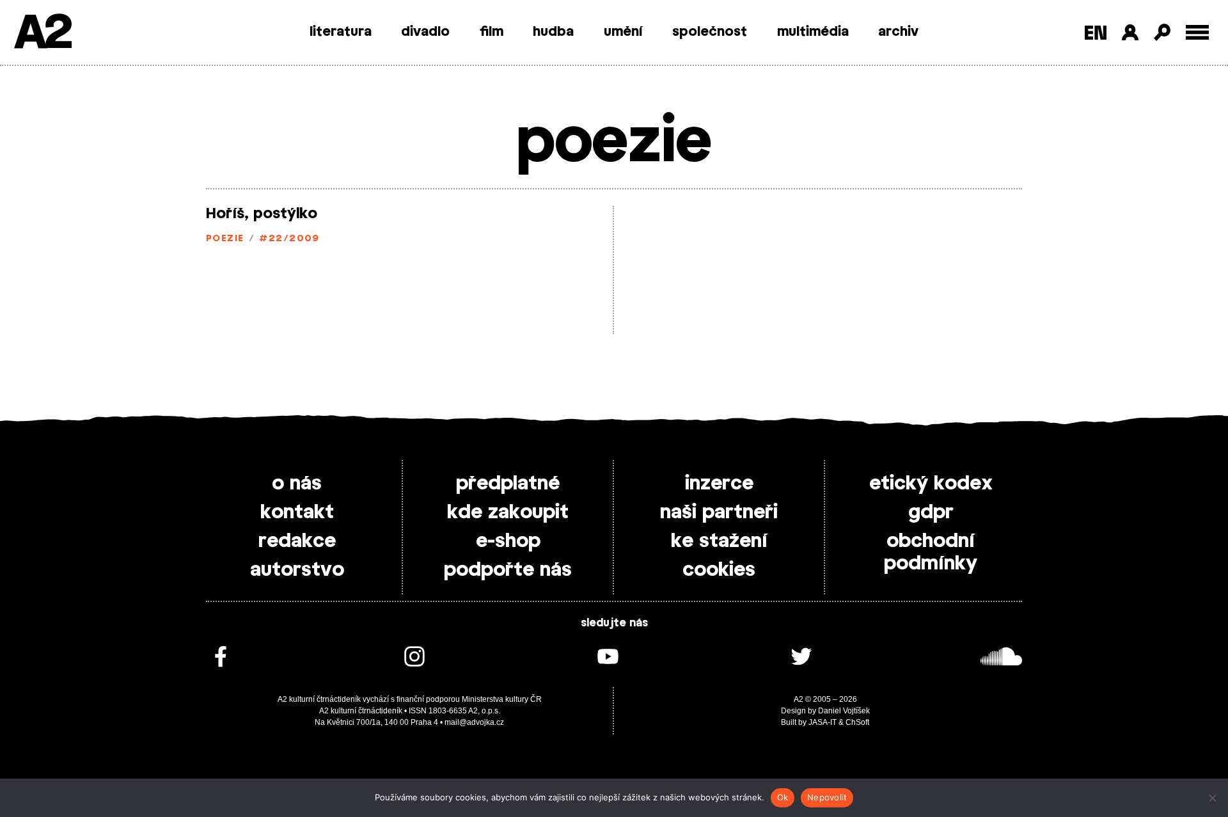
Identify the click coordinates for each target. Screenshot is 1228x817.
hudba (553, 32)
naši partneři (719, 512)
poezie (225, 239)
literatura (341, 32)
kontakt (297, 512)
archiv (898, 32)
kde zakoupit (508, 512)
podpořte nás (508, 570)
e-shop (508, 541)
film (491, 32)
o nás (297, 484)
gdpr (931, 512)
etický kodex (931, 484)
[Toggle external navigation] (1197, 32)
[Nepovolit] (1212, 797)
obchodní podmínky (930, 552)
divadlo (425, 32)
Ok (783, 797)
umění (623, 32)
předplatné (508, 484)
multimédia (813, 32)
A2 (42, 33)
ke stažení (719, 541)
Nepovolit (827, 797)
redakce (297, 541)
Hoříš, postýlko (261, 214)
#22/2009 (289, 239)
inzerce (719, 484)
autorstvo (297, 570)
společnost (709, 32)
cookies (718, 570)
